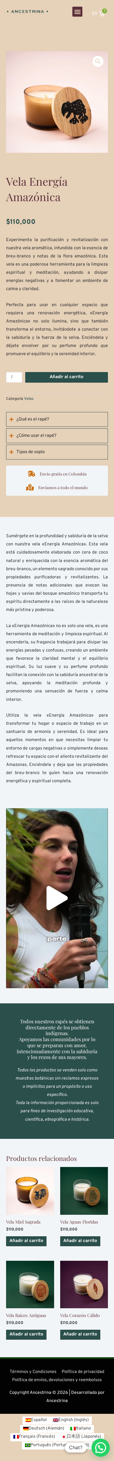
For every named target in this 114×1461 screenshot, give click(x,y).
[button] (77, 12)
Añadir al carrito (66, 377)
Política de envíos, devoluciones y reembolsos (57, 1380)
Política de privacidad (83, 1372)
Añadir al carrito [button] (26, 1241)
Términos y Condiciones (33, 1372)
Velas (28, 398)
